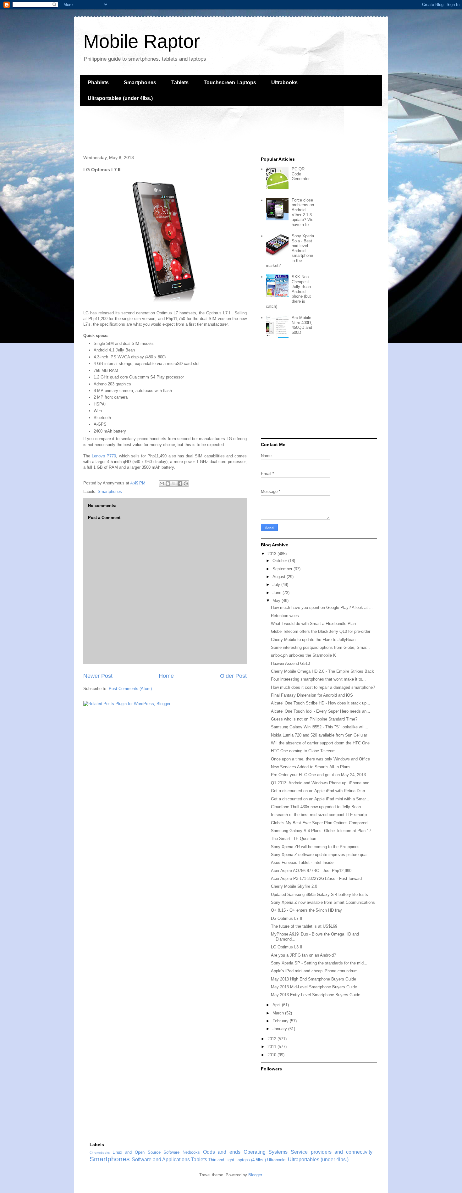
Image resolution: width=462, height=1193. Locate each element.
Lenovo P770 (104, 456)
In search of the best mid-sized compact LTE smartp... (321, 814)
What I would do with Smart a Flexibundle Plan (313, 623)
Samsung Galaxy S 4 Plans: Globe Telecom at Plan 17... (323, 830)
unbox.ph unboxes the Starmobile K (303, 655)
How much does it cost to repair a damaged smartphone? (323, 687)
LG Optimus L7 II (286, 918)
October (280, 560)
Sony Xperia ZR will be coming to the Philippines (315, 846)
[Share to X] (174, 483)
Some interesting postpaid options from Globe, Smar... (320, 647)
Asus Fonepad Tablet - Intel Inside (302, 862)
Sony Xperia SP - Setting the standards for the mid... (319, 963)
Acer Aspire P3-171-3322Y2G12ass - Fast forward (316, 878)
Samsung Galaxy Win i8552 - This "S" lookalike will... (319, 727)
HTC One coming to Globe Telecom (303, 750)
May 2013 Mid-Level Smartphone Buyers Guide (314, 987)
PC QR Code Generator (301, 174)
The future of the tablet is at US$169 (304, 926)
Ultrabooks (284, 82)
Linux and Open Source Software (146, 1152)
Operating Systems (266, 1152)
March (278, 1013)
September (283, 568)
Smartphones (140, 82)
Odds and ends (221, 1152)
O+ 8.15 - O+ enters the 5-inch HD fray (306, 910)
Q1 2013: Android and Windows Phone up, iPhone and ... (322, 783)
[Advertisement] (194, 130)
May (277, 600)
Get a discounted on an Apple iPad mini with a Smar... (320, 799)
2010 (272, 1054)
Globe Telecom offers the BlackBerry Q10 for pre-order (320, 631)
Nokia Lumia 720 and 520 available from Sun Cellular (319, 735)
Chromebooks (100, 1152)
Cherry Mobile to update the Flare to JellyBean (313, 639)
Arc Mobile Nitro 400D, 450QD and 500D (302, 325)
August (279, 576)
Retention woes (285, 615)
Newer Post (98, 676)
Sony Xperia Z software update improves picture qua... (320, 854)
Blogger (255, 1175)
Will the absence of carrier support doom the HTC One (320, 743)
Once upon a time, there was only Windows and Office (320, 759)
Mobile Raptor (141, 41)
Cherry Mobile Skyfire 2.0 (294, 886)
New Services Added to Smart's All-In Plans (310, 767)
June (277, 592)
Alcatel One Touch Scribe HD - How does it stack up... (320, 703)
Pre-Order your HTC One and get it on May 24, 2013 (318, 774)
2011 (272, 1046)
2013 (272, 553)
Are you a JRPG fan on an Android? (303, 955)
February (281, 1021)
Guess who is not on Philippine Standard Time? (314, 719)
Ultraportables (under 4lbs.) (120, 98)
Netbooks (191, 1152)
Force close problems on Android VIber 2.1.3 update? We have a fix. (303, 212)
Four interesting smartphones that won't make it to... (318, 679)
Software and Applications (161, 1159)
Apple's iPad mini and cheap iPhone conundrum (314, 971)
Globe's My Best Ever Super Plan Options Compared (319, 822)
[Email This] (162, 483)
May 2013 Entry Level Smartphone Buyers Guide (315, 994)
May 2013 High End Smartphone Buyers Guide (313, 979)
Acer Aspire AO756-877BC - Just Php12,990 (311, 870)
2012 (272, 1038)
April (277, 1004)
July (276, 584)
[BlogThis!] (168, 483)
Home (166, 676)
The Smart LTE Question (293, 838)
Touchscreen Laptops (230, 82)
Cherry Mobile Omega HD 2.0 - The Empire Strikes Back (322, 671)
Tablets (180, 82)
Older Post (233, 676)
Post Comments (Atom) (130, 688)
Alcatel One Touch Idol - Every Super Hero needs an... (320, 711)
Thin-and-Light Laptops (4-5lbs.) (237, 1159)
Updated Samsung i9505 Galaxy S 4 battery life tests (319, 894)
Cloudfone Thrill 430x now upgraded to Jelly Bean (316, 806)
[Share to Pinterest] (186, 483)
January (280, 1028)
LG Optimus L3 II (286, 947)
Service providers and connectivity (331, 1152)
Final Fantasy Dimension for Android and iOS (312, 695)
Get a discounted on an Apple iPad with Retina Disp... (320, 790)
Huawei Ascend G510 (290, 663)
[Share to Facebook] (180, 483)
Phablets (98, 82)
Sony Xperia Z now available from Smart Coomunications (323, 902)
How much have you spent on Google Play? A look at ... (322, 607)
